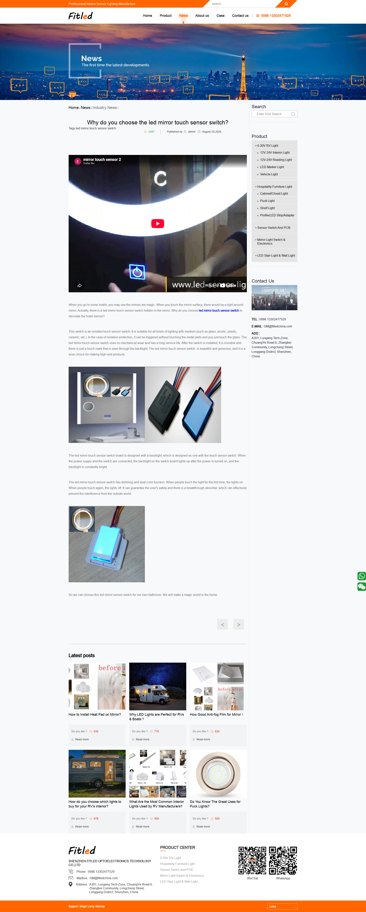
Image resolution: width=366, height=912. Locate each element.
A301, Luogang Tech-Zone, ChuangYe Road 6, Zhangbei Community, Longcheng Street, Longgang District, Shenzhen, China (272, 347)
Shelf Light (267, 208)
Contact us (240, 16)
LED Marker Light (272, 167)
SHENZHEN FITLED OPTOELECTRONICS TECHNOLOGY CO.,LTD (110, 863)
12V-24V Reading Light (276, 159)
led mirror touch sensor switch (96, 128)
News (183, 16)
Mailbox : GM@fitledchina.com (97, 878)
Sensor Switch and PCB (273, 227)
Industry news (105, 107)
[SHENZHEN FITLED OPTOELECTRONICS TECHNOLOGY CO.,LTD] (81, 15)
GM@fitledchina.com (278, 326)
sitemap (100, 906)
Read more (82, 739)
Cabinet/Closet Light (274, 193)
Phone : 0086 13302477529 (95, 871)
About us (202, 16)
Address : (82, 884)
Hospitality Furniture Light (274, 186)
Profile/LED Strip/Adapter (277, 215)
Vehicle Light (269, 174)
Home (147, 16)
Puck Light (267, 200)
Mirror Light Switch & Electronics (271, 241)
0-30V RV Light (267, 145)
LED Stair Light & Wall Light (276, 255)
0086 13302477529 (276, 16)
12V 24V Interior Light (275, 152)
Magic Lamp (87, 906)
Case (221, 16)
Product (166, 16)
